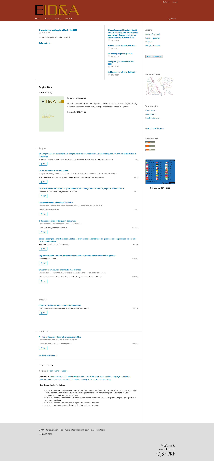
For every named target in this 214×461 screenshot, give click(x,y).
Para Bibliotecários (152, 118)
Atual (37, 18)
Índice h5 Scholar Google (57, 371)
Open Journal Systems (154, 128)
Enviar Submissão (154, 56)
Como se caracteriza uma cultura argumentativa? (60, 305)
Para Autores (150, 114)
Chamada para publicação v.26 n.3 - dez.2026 (58, 30)
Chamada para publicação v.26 (120, 53)
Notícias (58, 18)
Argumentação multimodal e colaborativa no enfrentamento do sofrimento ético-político (77, 255)
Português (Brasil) (152, 34)
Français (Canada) (152, 45)
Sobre (68, 18)
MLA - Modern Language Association (114, 376)
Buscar (173, 18)
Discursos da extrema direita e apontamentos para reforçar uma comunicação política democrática (81, 188)
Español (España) (152, 38)
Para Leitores (150, 110)
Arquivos (47, 18)
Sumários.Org (92, 376)
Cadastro (166, 2)
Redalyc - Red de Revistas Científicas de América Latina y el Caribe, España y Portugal (75, 379)
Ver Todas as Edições (47, 355)
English (148, 41)
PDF (44, 164)
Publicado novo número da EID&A (121, 45)
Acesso (175, 2)
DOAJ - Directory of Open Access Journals (67, 376)
